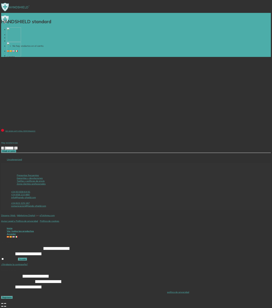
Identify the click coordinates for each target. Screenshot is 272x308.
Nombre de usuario (11, 276)
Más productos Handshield (23, 37)
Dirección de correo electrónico (18, 281)
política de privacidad (178, 292)
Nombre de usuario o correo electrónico (22, 248)
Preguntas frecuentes (28, 175)
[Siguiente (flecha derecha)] (5, 306)
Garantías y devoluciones (30, 178)
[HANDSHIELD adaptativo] (14, 40)
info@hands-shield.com (23, 197)
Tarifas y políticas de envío (31, 181)
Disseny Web (8, 215)
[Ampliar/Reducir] (5, 303)
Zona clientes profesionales (31, 183)
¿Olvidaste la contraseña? (14, 264)
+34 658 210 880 (20, 194)
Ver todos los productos (20, 231)
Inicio (9, 228)
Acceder (22, 259)
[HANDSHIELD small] (14, 55)
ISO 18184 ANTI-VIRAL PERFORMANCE (20, 131)
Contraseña (8, 253)
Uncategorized (14, 159)
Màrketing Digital (26, 215)
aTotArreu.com (47, 215)
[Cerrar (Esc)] (2, 303)
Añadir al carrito (8, 151)
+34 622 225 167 (20, 203)
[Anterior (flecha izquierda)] (2, 306)
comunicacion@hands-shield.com (28, 205)
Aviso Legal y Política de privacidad (19, 221)
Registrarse (7, 297)
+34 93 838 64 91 (20, 191)
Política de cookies (49, 221)
